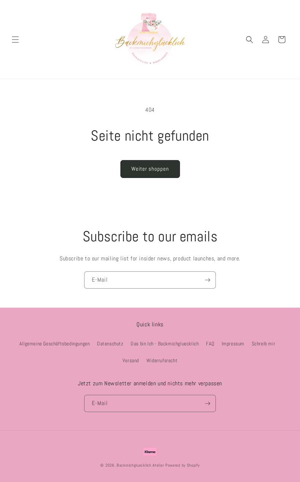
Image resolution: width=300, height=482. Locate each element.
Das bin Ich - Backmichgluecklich (165, 343)
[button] (15, 39)
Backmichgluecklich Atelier (141, 465)
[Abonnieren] (207, 280)
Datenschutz (110, 343)
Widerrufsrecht (161, 360)
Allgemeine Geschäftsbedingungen (54, 343)
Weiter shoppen (150, 168)
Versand (131, 360)
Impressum (233, 343)
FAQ (210, 343)
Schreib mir (263, 343)
